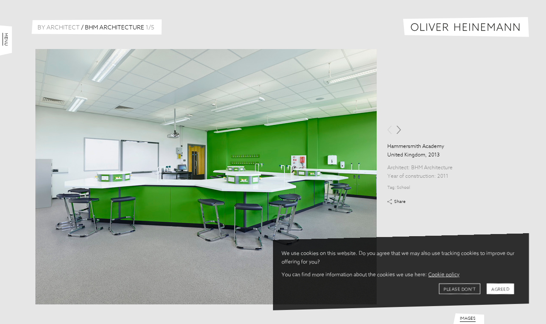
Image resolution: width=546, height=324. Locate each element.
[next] (398, 130)
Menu (6, 39)
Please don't (460, 289)
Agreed (500, 289)
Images (468, 318)
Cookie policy (443, 275)
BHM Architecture (432, 168)
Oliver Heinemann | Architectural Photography (466, 27)
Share (400, 202)
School (403, 187)
